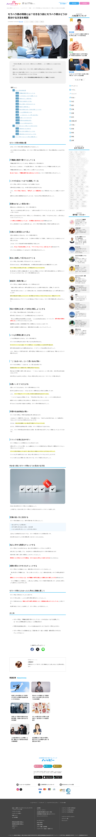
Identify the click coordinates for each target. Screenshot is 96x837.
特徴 (30, 8)
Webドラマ (82, 152)
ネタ (83, 165)
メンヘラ (72, 173)
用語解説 (72, 195)
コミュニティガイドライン (42, 816)
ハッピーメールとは (16, 811)
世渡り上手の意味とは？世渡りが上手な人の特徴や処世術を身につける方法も (19, 697)
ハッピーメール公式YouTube (67, 812)
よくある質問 (15, 817)
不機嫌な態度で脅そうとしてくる (25, 93)
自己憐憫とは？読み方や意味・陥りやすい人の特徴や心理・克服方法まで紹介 (40, 739)
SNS (76, 152)
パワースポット (73, 169)
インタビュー (73, 158)
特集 (72, 132)
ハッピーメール (80, 167)
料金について (15, 815)
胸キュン (72, 201)
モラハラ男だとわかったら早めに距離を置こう (25, 137)
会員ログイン (15, 826)
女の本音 (77, 182)
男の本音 (78, 195)
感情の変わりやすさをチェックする (26, 134)
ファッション (81, 169)
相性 (78, 197)
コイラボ (77, 160)
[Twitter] (37, 649)
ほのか (79, 156)
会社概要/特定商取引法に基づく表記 (44, 812)
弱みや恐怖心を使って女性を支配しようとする (28, 109)
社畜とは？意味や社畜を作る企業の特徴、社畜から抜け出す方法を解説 (19, 718)
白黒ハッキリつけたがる (24, 117)
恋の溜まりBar (80, 186)
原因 (71, 180)
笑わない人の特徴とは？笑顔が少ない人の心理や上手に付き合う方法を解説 (40, 697)
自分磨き (84, 201)
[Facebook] (32, 649)
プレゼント (73, 171)
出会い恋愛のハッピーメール (13, 8)
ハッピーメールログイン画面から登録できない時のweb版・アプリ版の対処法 (79, 35)
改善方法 (82, 188)
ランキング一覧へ (79, 79)
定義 (72, 109)
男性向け (72, 197)
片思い (73, 125)
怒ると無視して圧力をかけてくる (25, 104)
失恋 (72, 101)
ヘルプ (13, 828)
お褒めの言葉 (39, 824)
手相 (76, 188)
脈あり (78, 201)
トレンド (74, 93)
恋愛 (72, 113)
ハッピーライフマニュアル (52, 802)
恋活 (72, 117)
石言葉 (83, 197)
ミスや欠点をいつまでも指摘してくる (26, 96)
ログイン (57, 766)
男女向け (85, 195)
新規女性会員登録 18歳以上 (17, 822)
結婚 (81, 199)
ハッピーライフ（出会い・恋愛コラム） (45, 828)
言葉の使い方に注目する (23, 128)
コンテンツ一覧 (65, 818)
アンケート (74, 86)
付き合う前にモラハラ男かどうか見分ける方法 (25, 126)
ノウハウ (26, 21)
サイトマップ (64, 820)
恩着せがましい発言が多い (24, 98)
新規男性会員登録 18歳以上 (17, 824)
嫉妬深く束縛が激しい (23, 107)
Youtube (72, 154)
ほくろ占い (73, 156)
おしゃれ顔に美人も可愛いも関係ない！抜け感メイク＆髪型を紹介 (40, 718)
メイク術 (85, 171)
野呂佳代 (72, 208)
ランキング (84, 173)
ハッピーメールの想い (16, 813)
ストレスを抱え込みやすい (24, 123)
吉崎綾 (77, 180)
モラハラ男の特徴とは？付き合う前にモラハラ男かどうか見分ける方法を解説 (49, 8)
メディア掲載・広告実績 (42, 826)
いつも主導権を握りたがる (24, 112)
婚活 (72, 105)
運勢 (71, 206)
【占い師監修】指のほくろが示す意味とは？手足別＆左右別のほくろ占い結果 (78, 55)
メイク (79, 171)
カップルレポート (40, 820)
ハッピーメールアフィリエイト (68, 816)
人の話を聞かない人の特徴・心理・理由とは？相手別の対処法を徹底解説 (19, 739)
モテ (78, 173)
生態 (83, 193)
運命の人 (77, 206)
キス (71, 160)
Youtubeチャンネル (80, 154)
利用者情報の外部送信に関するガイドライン (46, 814)
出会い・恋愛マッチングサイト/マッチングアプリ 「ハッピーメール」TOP (22, 809)
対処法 (37, 21)
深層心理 (42, 21)
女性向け (32, 21)
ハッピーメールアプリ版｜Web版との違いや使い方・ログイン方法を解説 (79, 75)
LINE (71, 152)
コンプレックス (85, 160)
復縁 (82, 184)
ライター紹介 (63, 802)
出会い (71, 32)
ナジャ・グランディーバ (75, 165)
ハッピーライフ (24, 8)
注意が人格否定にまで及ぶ (24, 101)
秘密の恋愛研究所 (74, 199)
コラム (73, 89)
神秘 (72, 136)
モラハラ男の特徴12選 (19, 90)
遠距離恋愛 (84, 206)
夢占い (82, 180)
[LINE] (43, 649)
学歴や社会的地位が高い (24, 120)
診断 (71, 52)
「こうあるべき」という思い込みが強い (27, 115)
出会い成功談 (39, 822)
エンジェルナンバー (82, 158)
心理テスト (73, 186)
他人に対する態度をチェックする (25, 131)
